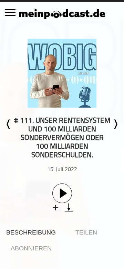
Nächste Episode (115, 124)
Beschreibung (31, 232)
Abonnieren (31, 248)
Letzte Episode (8, 124)
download (68, 207)
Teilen (86, 232)
